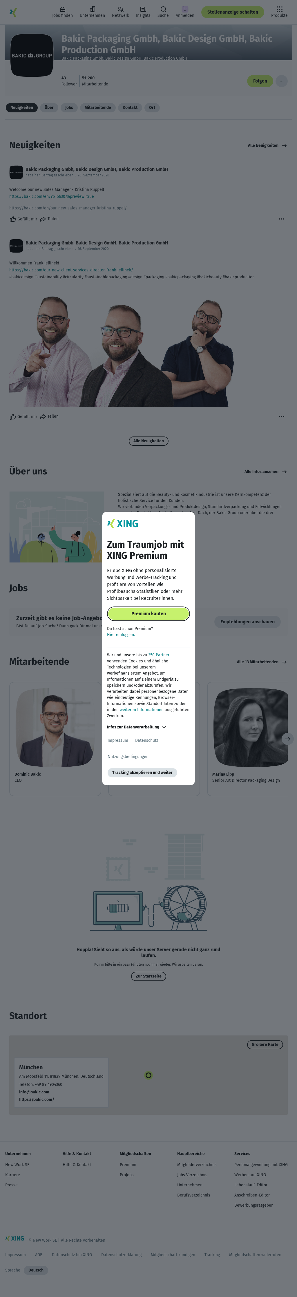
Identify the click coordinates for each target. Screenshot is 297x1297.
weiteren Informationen (142, 709)
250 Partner (158, 655)
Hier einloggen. (121, 634)
